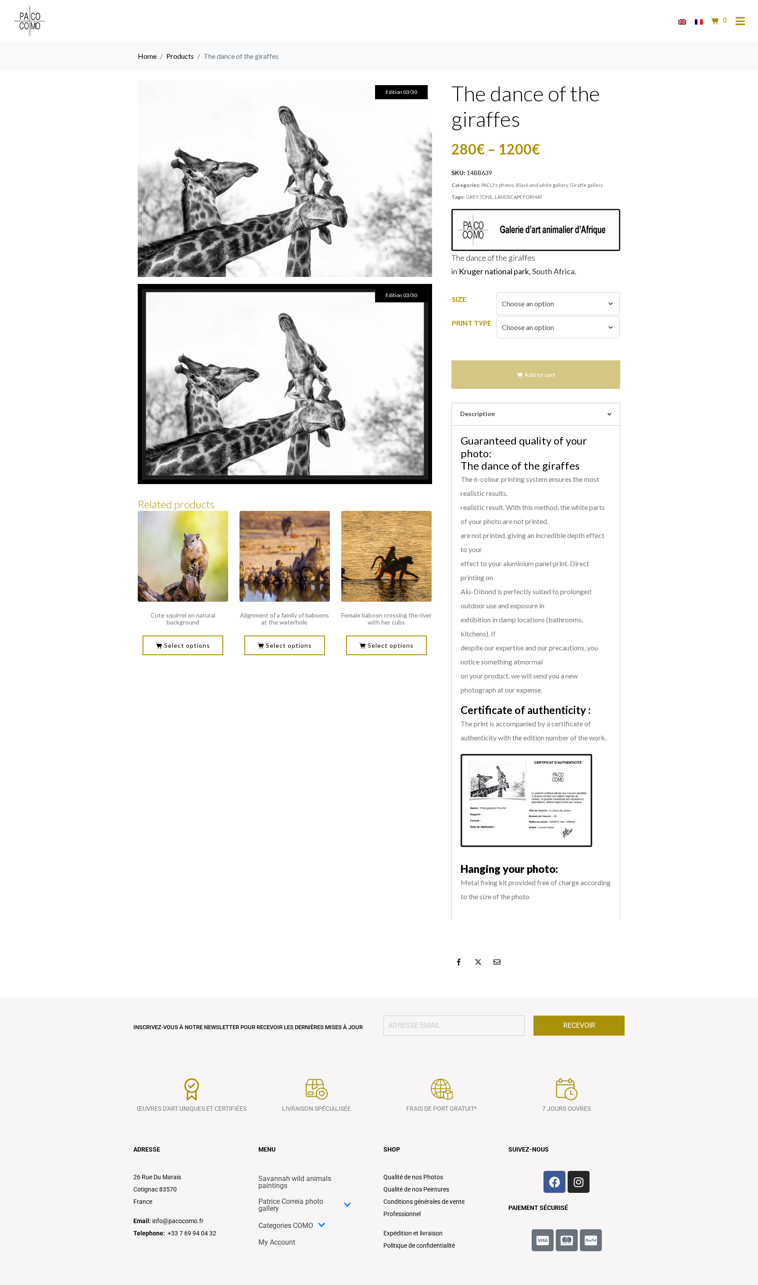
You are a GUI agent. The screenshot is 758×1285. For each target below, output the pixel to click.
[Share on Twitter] (478, 962)
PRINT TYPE (471, 323)
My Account (276, 1242)
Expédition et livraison (413, 1233)
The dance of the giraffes (493, 257)
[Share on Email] (497, 962)
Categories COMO (285, 1225)
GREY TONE (479, 197)
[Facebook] (554, 1182)
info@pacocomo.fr (178, 1220)
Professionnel (402, 1213)
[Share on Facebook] (458, 962)
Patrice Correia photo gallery (290, 1205)
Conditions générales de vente (424, 1201)
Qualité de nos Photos (413, 1177)
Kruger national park (494, 271)
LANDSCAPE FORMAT (519, 197)
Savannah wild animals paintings (294, 1182)
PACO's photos (497, 185)
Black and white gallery (542, 185)
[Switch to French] (698, 21)
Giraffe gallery (586, 185)
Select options (187, 645)
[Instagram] (579, 1182)
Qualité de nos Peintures (416, 1189)
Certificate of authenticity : (525, 710)
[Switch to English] (682, 21)
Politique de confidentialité (419, 1245)
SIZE (459, 299)
